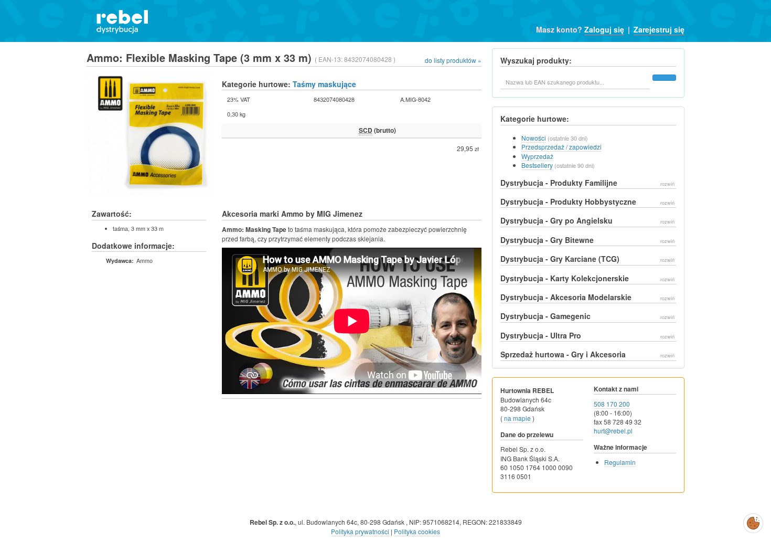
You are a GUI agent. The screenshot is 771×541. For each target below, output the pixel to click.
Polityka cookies (417, 531)
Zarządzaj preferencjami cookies (753, 521)
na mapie (517, 417)
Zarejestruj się (659, 29)
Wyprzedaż (537, 156)
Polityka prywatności (360, 531)
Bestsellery (537, 165)
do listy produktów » (453, 60)
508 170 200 (612, 403)
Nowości (533, 137)
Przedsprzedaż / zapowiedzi (561, 146)
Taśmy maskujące (324, 84)
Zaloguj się (604, 29)
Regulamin (620, 462)
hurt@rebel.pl (613, 430)
